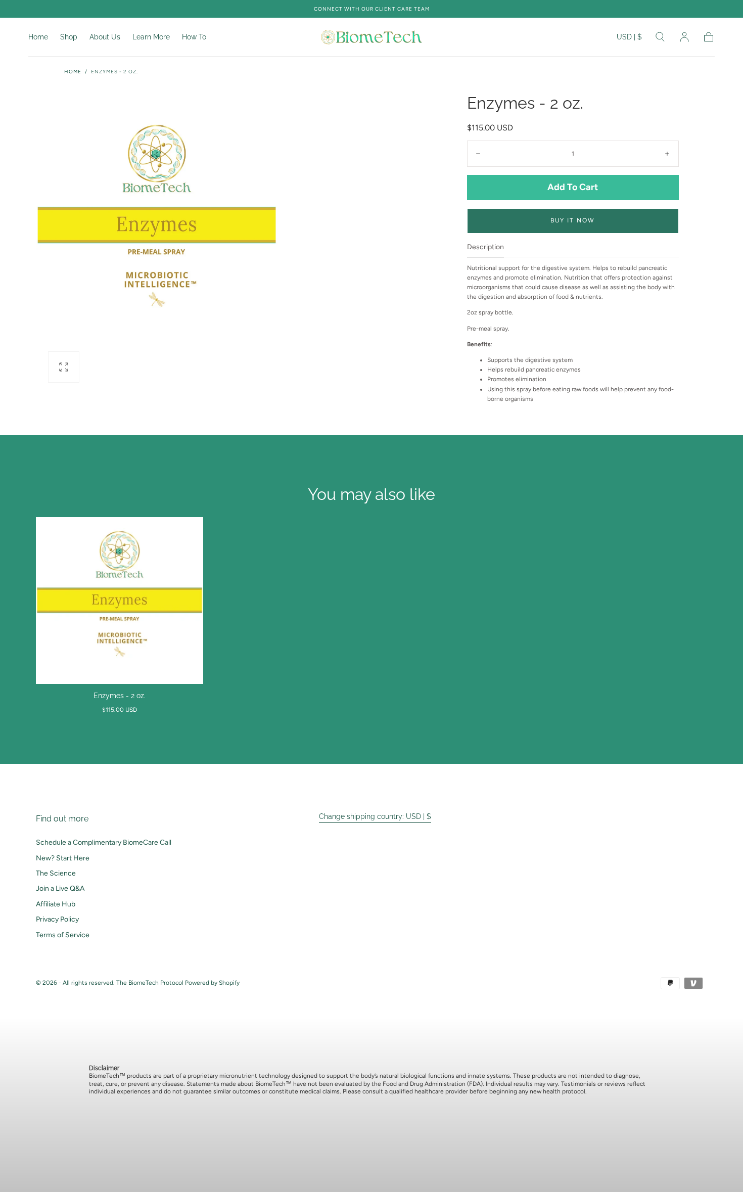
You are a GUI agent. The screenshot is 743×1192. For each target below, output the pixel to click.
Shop (68, 37)
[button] (629, 38)
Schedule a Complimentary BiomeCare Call (103, 842)
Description (485, 247)
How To (194, 37)
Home (38, 37)
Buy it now (572, 220)
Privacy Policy (57, 919)
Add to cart (572, 187)
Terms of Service (62, 935)
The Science (56, 873)
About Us (104, 37)
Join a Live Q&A (60, 888)
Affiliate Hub (55, 904)
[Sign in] (684, 37)
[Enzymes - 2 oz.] (119, 600)
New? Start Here (62, 858)
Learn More (151, 37)
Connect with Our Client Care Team (372, 9)
